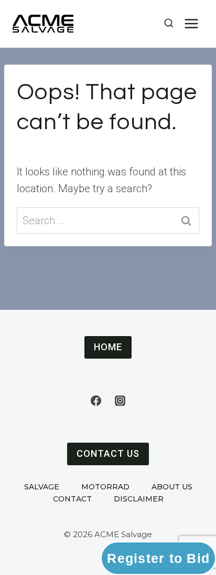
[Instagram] (120, 400)
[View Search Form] (165, 23)
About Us (172, 487)
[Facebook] (95, 400)
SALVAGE (41, 487)
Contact (72, 499)
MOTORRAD (105, 487)
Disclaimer (139, 499)
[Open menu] (191, 23)
